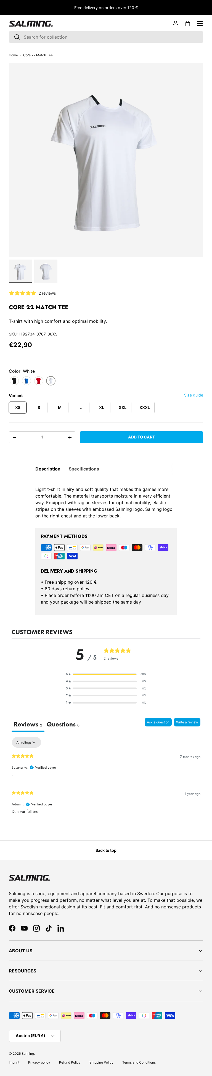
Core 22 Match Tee (38, 55)
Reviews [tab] (28, 724)
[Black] (14, 381)
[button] (188, 23)
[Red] (38, 381)
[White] (50, 381)
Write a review (187, 722)
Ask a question (158, 722)
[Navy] (26, 381)
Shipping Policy (101, 1062)
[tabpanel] (106, 499)
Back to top (106, 850)
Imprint (14, 1062)
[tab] (47, 469)
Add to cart (141, 437)
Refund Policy (70, 1062)
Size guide (193, 395)
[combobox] (106, 37)
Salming (28, 1053)
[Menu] (200, 23)
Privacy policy (39, 1062)
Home (13, 55)
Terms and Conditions (139, 1062)
